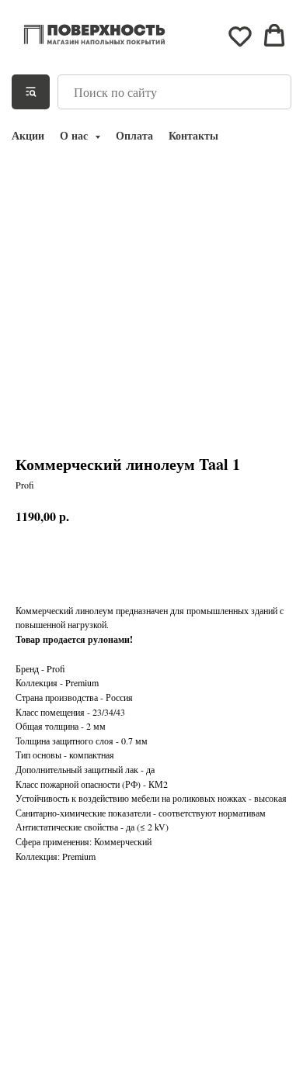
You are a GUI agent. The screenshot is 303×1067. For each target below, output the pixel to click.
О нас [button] (75, 135)
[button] (240, 35)
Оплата (134, 135)
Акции (28, 135)
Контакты (193, 135)
